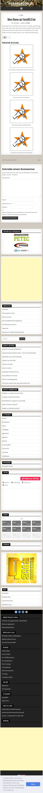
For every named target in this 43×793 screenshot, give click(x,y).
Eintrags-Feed (6, 597)
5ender (4, 418)
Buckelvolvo (6, 422)
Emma (4, 426)
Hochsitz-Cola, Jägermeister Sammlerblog (14, 621)
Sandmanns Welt (7, 677)
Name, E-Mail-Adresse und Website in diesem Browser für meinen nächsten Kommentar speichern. (19, 213)
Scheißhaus (5, 456)
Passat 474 (5, 448)
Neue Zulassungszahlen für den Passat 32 (21, 70)
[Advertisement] (21, 278)
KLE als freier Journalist (9, 642)
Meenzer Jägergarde (8, 624)
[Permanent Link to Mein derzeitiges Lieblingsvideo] (21, 111)
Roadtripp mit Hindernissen (10, 372)
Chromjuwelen (6, 689)
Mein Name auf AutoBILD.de (22, 19)
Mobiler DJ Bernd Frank (9, 639)
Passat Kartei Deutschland (21, 97)
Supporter (5, 328)
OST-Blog (4, 674)
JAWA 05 (4, 441)
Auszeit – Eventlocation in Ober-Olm (13, 716)
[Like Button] (4, 37)
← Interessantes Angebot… (9, 160)
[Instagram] (23, 612)
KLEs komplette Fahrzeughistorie (12, 321)
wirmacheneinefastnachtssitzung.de (13, 712)
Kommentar (6, 178)
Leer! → (40, 160)
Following (16, 482)
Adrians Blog (6, 651)
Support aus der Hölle (9, 360)
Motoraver (5, 686)
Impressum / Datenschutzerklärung (13, 332)
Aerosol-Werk (6, 654)
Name (4, 200)
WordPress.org (6, 604)
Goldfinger (5, 429)
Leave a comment (26, 23)
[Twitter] (16, 612)
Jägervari (5, 437)
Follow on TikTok (31, 478)
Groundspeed (6, 667)
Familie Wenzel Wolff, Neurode (11, 709)
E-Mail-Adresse (7, 203)
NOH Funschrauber (8, 670)
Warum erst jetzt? (7, 364)
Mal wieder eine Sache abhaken (12, 357)
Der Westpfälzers (7, 661)
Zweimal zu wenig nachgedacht (11, 349)
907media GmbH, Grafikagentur (11, 636)
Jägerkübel (5, 433)
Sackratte (5, 452)
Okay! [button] (33, 784)
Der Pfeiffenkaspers (8, 657)
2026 (21, 519)
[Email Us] (26, 612)
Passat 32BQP (6, 445)
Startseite (5, 309)
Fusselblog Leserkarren (9, 324)
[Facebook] (19, 612)
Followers (26, 482)
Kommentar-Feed (7, 601)
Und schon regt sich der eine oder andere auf (16, 383)
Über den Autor (7, 317)
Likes (5, 485)
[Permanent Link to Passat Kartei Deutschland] (21, 83)
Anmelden (5, 593)
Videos (6, 482)
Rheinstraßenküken (8, 627)
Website (4, 207)
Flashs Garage (6, 664)
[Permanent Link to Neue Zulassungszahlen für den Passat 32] (21, 56)
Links (21, 15)
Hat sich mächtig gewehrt (9, 379)
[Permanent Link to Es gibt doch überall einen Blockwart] (21, 139)
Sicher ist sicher (7, 368)
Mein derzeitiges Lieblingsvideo (21, 125)
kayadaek (5, 697)
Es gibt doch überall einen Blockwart (21, 153)
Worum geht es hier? (8, 313)
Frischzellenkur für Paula (9, 376)
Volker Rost (5, 701)
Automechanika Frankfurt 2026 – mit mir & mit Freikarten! (19, 353)
